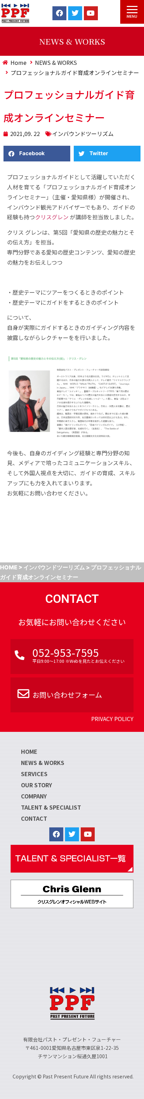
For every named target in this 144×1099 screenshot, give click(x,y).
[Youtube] (91, 13)
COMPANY (34, 796)
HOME (29, 751)
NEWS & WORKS (42, 762)
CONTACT (34, 818)
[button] (36, 153)
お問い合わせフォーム (67, 695)
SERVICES (34, 774)
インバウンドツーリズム (83, 133)
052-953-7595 (66, 652)
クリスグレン (52, 217)
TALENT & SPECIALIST (51, 807)
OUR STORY (36, 785)
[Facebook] (59, 13)
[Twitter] (75, 13)
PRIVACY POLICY (112, 718)
